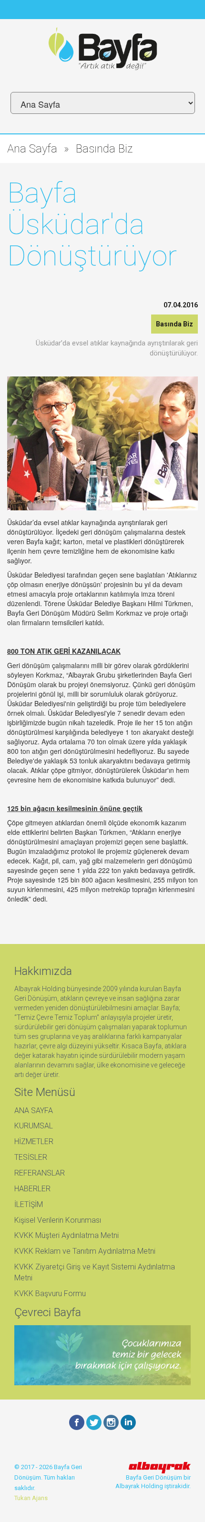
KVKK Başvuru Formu (50, 1293)
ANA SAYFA (33, 1110)
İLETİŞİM (28, 1204)
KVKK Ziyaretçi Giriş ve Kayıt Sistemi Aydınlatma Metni (94, 1272)
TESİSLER (30, 1157)
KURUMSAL (33, 1125)
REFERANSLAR (39, 1172)
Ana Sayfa (32, 148)
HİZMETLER (33, 1141)
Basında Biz (104, 148)
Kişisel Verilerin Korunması (57, 1220)
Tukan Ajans (31, 1498)
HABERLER (32, 1188)
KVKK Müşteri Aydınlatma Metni (66, 1235)
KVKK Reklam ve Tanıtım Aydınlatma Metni (84, 1251)
